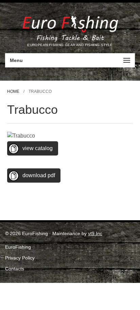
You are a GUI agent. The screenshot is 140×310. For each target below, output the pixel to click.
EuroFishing (18, 247)
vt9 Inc (95, 233)
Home (13, 91)
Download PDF (38, 175)
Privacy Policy (20, 258)
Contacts (14, 268)
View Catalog (37, 148)
